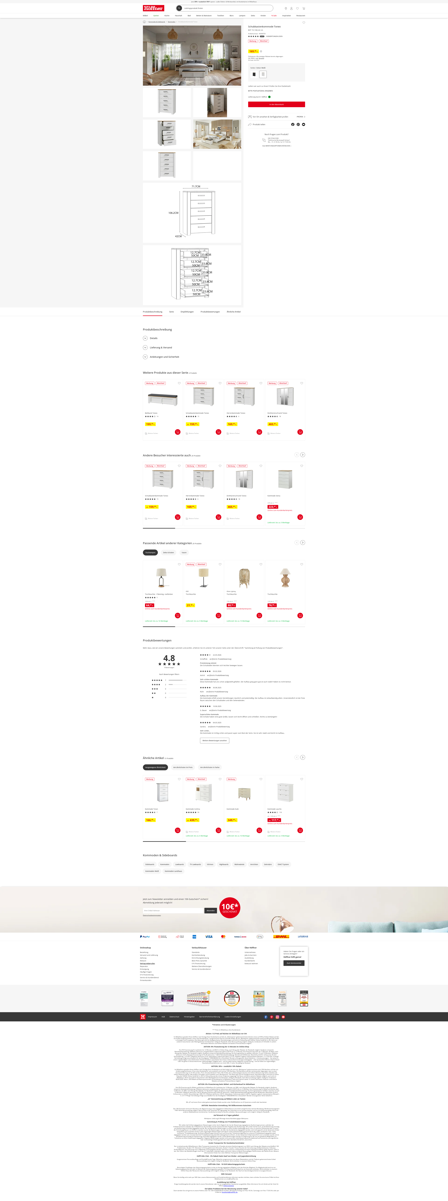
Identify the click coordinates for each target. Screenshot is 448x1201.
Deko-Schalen (168, 552)
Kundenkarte (250, 961)
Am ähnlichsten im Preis (182, 767)
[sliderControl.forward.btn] (302, 454)
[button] (254, 74)
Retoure (143, 961)
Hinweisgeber (189, 1017)
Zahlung (143, 958)
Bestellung (144, 952)
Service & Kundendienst (149, 977)
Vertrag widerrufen (147, 963)
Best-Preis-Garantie (199, 961)
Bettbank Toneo (149, 380)
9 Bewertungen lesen (274, 36)
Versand (261, 58)
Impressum (152, 1017)
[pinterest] (271, 1016)
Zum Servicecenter (294, 963)
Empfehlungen (187, 311)
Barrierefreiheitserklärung (209, 1017)
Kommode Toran (149, 776)
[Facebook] (292, 124)
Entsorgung (144, 969)
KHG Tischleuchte (191, 561)
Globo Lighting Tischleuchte (236, 561)
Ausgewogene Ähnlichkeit (155, 767)
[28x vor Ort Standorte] (286, 8)
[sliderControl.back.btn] (297, 454)
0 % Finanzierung (147, 975)
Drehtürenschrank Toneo (275, 380)
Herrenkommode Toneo (234, 380)
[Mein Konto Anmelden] (291, 8)
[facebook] (266, 1016)
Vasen (184, 552)
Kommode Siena (272, 463)
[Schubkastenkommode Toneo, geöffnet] (167, 134)
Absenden (211, 910)
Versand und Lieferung (149, 955)
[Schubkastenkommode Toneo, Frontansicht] (167, 165)
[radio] (169, 680)
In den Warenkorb (277, 104)
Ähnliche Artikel (234, 311)
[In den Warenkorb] (177, 432)
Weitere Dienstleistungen (202, 966)
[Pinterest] (298, 124)
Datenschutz (174, 1017)
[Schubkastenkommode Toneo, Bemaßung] (192, 213)
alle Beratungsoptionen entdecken (276, 146)
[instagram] (277, 1016)
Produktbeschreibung (152, 311)
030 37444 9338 (273, 138)
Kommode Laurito (273, 776)
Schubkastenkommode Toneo (195, 380)
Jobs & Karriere (250, 955)
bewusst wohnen (251, 963)
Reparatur (144, 966)
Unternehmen (250, 952)
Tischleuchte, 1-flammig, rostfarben (157, 561)
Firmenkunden (145, 980)
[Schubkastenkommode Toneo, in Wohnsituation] (192, 56)
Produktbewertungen (210, 311)
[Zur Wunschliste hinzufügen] (304, 23)
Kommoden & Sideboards (160, 855)
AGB (163, 1017)
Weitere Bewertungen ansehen (215, 740)
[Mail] (303, 124)
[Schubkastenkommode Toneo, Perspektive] (167, 102)
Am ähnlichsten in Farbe (209, 767)
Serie (171, 311)
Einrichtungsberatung (200, 958)
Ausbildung (249, 958)
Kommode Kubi (231, 776)
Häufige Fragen (146, 972)
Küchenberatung (198, 955)
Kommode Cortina (191, 776)
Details (154, 338)
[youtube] (283, 1016)
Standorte (196, 952)
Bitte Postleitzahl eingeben (260, 91)
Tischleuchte (271, 561)
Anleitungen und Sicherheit (164, 356)
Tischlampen (150, 552)
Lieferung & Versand (161, 347)
